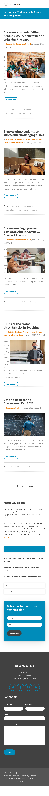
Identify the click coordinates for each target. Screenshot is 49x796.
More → (6, 537)
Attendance (14, 302)
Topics (8, 585)
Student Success (23, 210)
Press (7, 773)
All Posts (20, 486)
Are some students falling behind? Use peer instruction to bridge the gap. (24, 35)
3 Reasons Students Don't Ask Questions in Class (22, 569)
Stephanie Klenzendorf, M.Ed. (18, 44)
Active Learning (28, 109)
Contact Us (21, 773)
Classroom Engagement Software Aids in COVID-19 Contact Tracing (22, 231)
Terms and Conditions (11, 776)
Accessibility (25, 776)
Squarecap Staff (13, 408)
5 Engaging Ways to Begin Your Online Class (22, 576)
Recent (9, 549)
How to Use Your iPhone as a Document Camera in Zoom (24, 560)
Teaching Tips (15, 109)
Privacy (33, 776)
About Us (30, 773)
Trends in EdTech (9, 113)
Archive (9, 591)
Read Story (10, 99)
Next (31, 486)
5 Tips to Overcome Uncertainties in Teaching (22, 325)
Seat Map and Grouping (25, 113)
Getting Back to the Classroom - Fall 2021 (19, 401)
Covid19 (34, 210)
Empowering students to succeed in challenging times (24, 133)
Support (13, 773)
